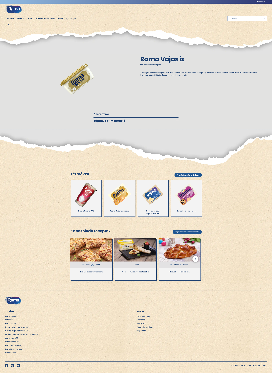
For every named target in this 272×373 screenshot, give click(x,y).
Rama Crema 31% (12, 342)
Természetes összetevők (45, 18)
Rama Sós (9, 320)
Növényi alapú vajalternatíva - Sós (18, 331)
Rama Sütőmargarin (13, 345)
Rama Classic (10, 316)
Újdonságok (71, 18)
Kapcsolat (261, 2)
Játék (29, 18)
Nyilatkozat (141, 323)
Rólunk (61, 18)
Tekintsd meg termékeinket (188, 175)
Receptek (21, 18)
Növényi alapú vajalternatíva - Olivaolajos (21, 334)
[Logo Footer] (13, 298)
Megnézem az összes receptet (187, 232)
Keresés (264, 18)
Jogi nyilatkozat (143, 331)
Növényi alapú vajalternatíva (16, 327)
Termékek (10, 18)
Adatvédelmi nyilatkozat (146, 327)
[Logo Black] (13, 5)
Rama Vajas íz (10, 323)
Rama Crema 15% (12, 338)
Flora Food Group (143, 316)
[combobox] (247, 18)
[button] (264, 9)
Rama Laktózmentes (13, 349)
